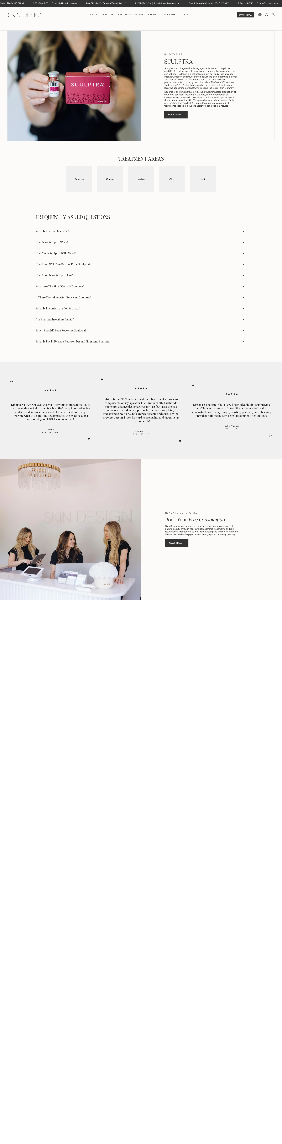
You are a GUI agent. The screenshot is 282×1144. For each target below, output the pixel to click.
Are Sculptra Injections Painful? (55, 319)
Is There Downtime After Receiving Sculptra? (63, 297)
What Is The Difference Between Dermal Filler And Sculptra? (73, 341)
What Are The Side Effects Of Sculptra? (60, 286)
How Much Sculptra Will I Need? (56, 253)
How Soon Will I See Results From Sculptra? (63, 264)
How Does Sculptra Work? (52, 242)
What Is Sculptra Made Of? (52, 231)
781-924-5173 (41, 3)
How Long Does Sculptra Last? (54, 275)
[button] (93, 15)
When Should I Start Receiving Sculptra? (61, 330)
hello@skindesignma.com (65, 3)
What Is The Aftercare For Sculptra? (58, 308)
